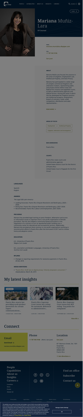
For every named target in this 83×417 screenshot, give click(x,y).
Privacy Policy (18, 415)
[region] (41, 409)
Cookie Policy (27, 415)
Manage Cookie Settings (62, 407)
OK (62, 411)
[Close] (80, 409)
